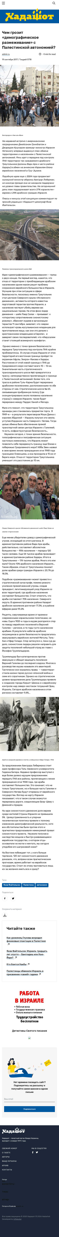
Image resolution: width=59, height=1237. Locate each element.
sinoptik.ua (19, 1206)
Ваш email (8, 1099)
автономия (42, 885)
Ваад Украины (9, 1161)
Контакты (7, 1170)
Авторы (6, 1157)
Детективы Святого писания (29, 1030)
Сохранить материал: (12, 909)
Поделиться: (8, 892)
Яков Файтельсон (11, 885)
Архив (5, 1165)
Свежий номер (9, 1148)
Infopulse (17, 1219)
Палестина (28, 885)
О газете (6, 1153)
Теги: (4, 880)
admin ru (6, 54)
